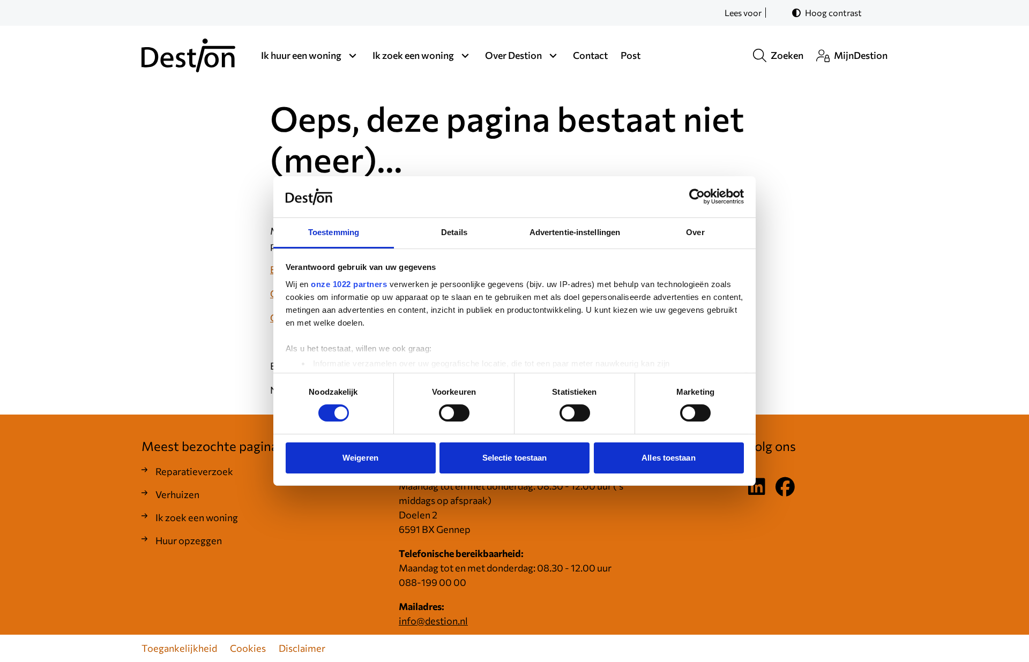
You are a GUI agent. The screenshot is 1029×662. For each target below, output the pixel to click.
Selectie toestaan (514, 457)
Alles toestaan (668, 457)
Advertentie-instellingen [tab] (575, 232)
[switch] (454, 413)
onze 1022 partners (349, 284)
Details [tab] (454, 232)
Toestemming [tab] (333, 232)
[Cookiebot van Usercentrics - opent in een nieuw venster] (697, 197)
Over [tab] (695, 232)
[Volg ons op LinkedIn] (756, 487)
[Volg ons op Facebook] (785, 487)
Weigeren (360, 457)
